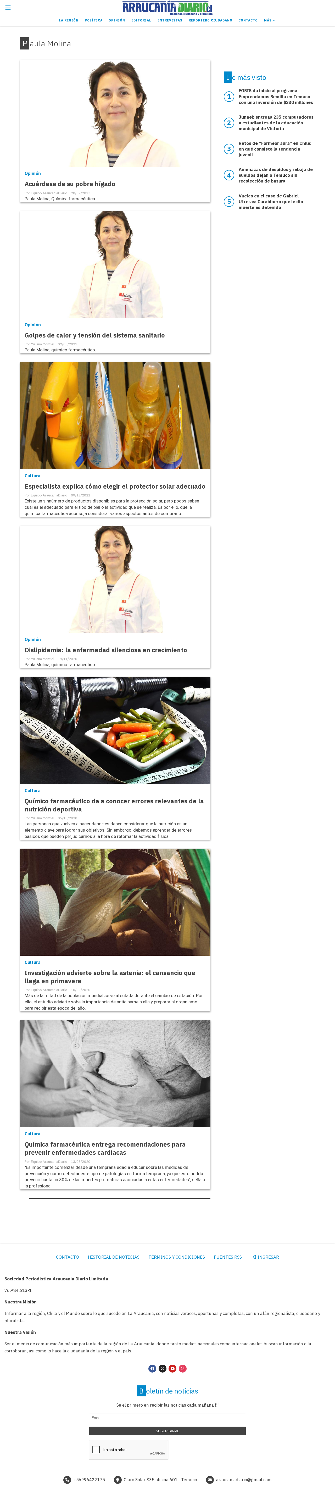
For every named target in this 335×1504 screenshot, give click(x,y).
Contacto (248, 20)
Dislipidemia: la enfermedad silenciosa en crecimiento (106, 650)
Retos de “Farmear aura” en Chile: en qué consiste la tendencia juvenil (275, 149)
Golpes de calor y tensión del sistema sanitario (95, 335)
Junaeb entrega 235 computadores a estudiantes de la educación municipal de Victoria (276, 122)
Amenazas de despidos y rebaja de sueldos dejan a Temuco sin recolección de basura (276, 175)
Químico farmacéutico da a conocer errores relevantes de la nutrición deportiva (114, 805)
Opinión (117, 20)
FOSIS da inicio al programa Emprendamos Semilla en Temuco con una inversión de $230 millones (276, 96)
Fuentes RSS (228, 1257)
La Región (69, 20)
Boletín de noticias (168, 1390)
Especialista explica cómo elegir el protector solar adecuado (115, 486)
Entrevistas (170, 20)
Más (268, 20)
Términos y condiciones (176, 1257)
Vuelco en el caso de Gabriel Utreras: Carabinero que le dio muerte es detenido (271, 201)
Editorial (141, 20)
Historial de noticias (113, 1257)
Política (94, 20)
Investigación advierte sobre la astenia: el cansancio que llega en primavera (110, 977)
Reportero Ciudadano (210, 20)
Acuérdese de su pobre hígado (70, 184)
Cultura (33, 476)
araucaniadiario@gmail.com (244, 1480)
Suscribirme (168, 1431)
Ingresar (267, 1257)
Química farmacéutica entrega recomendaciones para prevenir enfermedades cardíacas (105, 1148)
